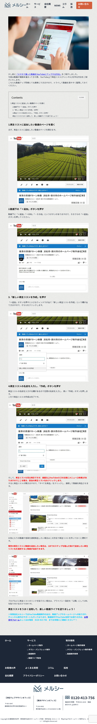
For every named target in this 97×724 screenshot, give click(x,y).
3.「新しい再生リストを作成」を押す (25, 110)
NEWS (57, 5)
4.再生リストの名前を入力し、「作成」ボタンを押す (30, 113)
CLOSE (81, 97)
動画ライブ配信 (35, 658)
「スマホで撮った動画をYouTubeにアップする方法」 (39, 74)
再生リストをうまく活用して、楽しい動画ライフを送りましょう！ (36, 116)
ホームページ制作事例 (76, 645)
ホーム (28, 5)
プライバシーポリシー (33, 675)
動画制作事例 (72, 653)
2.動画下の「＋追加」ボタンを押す (25, 107)
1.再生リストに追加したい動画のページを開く (28, 103)
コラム (64, 5)
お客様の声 (10, 667)
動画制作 (32, 653)
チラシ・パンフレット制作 (39, 649)
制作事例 (70, 640)
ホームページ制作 (36, 645)
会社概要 (47, 5)
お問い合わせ (83, 5)
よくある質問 (31, 667)
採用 (71, 5)
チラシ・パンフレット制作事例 (79, 649)
